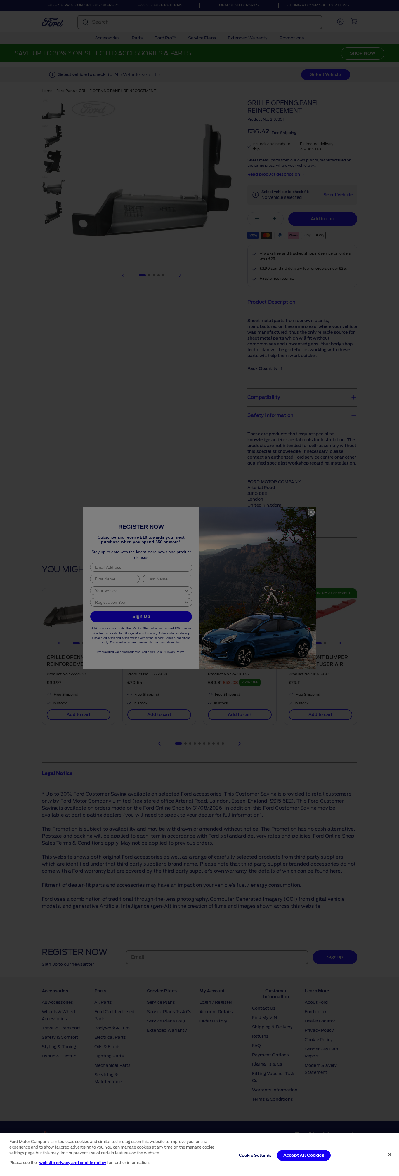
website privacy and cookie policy (72, 1162)
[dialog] (199, 1154)
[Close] (389, 1154)
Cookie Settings (255, 1155)
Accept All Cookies (303, 1155)
